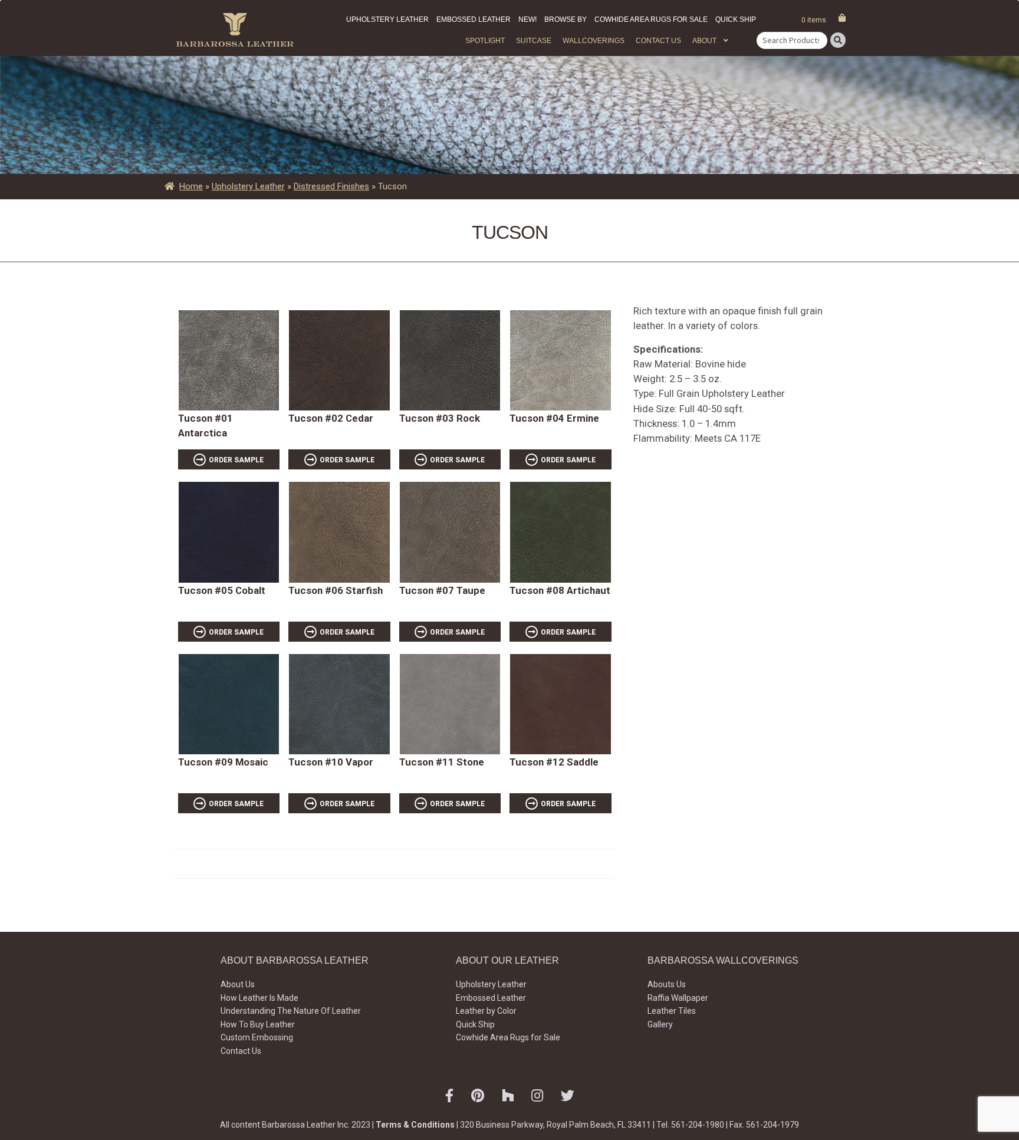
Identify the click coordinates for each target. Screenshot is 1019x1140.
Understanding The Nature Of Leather (291, 1011)
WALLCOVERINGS (593, 41)
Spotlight (485, 41)
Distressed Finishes (331, 186)
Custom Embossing (257, 1037)
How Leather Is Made (259, 998)
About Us (238, 984)
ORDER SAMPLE (236, 460)
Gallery (660, 1024)
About (704, 41)
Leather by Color (486, 1011)
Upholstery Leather (387, 19)
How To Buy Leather (258, 1024)
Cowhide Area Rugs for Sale (651, 19)
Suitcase (533, 41)
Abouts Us (666, 984)
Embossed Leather (473, 19)
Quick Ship (735, 19)
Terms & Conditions (415, 1124)
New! (527, 19)
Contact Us (658, 41)
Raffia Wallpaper (677, 998)
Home (191, 186)
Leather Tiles (671, 1011)
